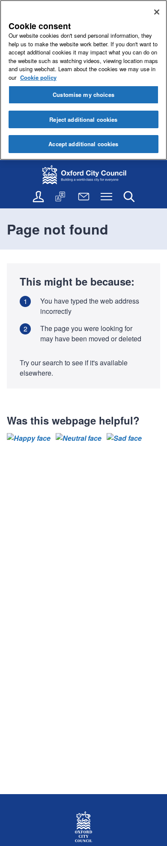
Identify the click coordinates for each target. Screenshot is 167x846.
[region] (83, 80)
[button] (29, 438)
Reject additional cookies (83, 119)
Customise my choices (83, 94)
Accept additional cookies (83, 144)
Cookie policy (38, 77)
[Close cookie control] (156, 12)
